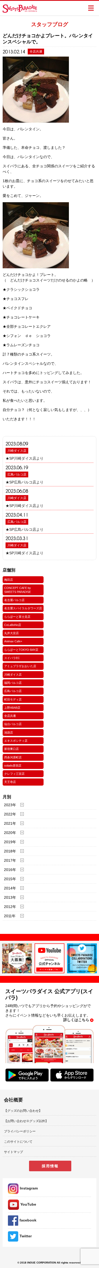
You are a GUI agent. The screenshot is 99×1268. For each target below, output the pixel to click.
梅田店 (8, 579)
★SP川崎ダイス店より (25, 458)
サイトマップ (13, 1152)
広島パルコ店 (16, 474)
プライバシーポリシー (20, 1131)
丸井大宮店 (11, 633)
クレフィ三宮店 (14, 773)
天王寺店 (10, 781)
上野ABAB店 (12, 707)
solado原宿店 (12, 765)
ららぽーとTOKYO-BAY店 (21, 649)
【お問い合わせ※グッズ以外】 (26, 1121)
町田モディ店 (13, 699)
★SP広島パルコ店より (25, 482)
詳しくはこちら (76, 1020)
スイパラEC (12, 658)
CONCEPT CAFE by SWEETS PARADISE (17, 589)
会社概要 (13, 1100)
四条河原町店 (13, 757)
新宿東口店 (11, 748)
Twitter (26, 1236)
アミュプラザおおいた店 (20, 666)
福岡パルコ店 (13, 682)
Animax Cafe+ (13, 641)
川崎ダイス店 (16, 451)
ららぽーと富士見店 (17, 616)
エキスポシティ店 (15, 740)
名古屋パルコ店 (14, 600)
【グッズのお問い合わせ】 (23, 1111)
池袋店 (8, 732)
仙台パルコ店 (13, 724)
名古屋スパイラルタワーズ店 (23, 608)
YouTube (28, 1204)
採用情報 (50, 1166)
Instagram (29, 1188)
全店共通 (10, 715)
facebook (28, 1220)
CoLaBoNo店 (12, 624)
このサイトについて (18, 1141)
